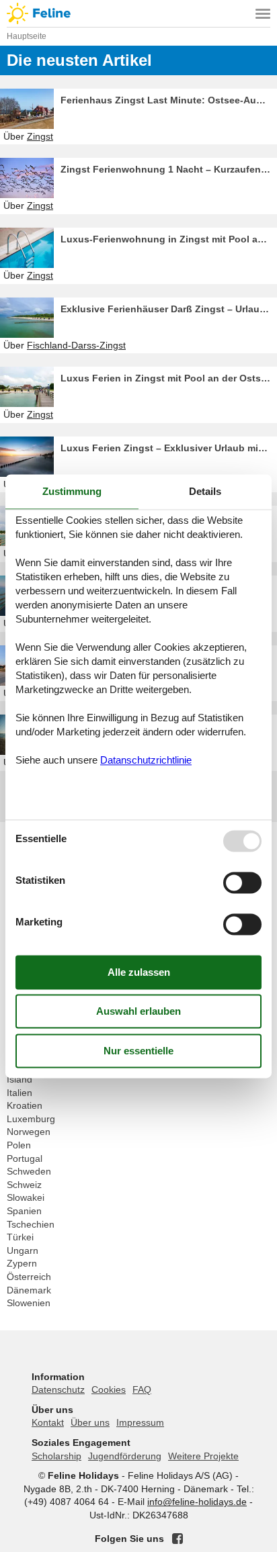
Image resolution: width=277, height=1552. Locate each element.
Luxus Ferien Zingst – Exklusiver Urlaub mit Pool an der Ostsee (169, 448)
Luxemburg (31, 1118)
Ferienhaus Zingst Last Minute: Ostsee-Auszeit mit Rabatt (169, 100)
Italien (19, 1092)
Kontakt (48, 1422)
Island (19, 1079)
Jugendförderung (124, 1456)
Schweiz (24, 1184)
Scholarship (56, 1456)
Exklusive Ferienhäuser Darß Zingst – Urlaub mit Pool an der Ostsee (169, 309)
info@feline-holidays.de (197, 1501)
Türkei (20, 1237)
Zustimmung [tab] (72, 491)
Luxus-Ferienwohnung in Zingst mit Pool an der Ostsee (169, 239)
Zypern (22, 1263)
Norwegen (28, 1131)
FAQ (141, 1389)
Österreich (29, 1276)
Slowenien (28, 1302)
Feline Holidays (138, 13)
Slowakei (25, 1197)
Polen (19, 1145)
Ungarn (22, 1250)
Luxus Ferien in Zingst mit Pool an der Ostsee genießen (169, 378)
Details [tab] (205, 491)
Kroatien (24, 1105)
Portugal (24, 1158)
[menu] (262, 13)
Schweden (29, 1171)
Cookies (108, 1389)
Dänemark (29, 1290)
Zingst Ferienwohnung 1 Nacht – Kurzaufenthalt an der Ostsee (169, 169)
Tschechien (30, 1224)
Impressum (140, 1422)
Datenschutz (58, 1389)
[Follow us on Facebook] (177, 1538)
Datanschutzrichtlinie (146, 760)
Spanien (24, 1210)
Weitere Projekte (203, 1456)
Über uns (90, 1422)
